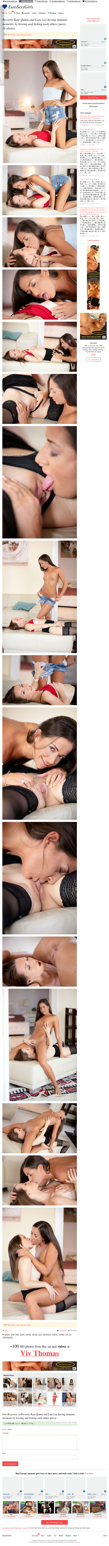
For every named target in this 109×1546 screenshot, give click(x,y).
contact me (77, 1542)
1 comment (62, 1330)
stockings (61, 1335)
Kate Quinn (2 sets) (14, 34)
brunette (7, 1335)
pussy (40, 1335)
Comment (5, 1433)
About (61, 13)
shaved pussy (47, 1335)
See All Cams (93, 97)
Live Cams (8, 13)
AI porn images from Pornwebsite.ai (93, 103)
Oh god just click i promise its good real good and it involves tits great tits (92, 117)
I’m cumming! (93, 359)
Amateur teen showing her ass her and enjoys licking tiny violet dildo (91, 150)
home (17, 1335)
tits (70, 1335)
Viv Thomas (39, 1352)
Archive (27, 13)
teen (67, 1335)
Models (43, 13)
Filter (18, 13)
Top (35, 13)
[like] (3, 1330)
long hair (28, 1335)
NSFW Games (93, 106)
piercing (34, 1335)
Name (4, 1453)
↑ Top (105, 1535)
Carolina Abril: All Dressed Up (89, 179)
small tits (55, 1335)
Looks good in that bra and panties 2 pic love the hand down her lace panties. (92, 121)
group (12, 1335)
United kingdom (8, 1337)
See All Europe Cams (54, 1522)
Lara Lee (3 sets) (25, 34)
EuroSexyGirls (20, 7)
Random (53, 13)
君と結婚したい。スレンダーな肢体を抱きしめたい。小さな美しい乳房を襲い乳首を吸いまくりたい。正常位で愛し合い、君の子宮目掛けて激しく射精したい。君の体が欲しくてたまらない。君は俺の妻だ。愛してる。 (92, 136)
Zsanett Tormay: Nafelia (87, 129)
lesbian (22, 1335)
